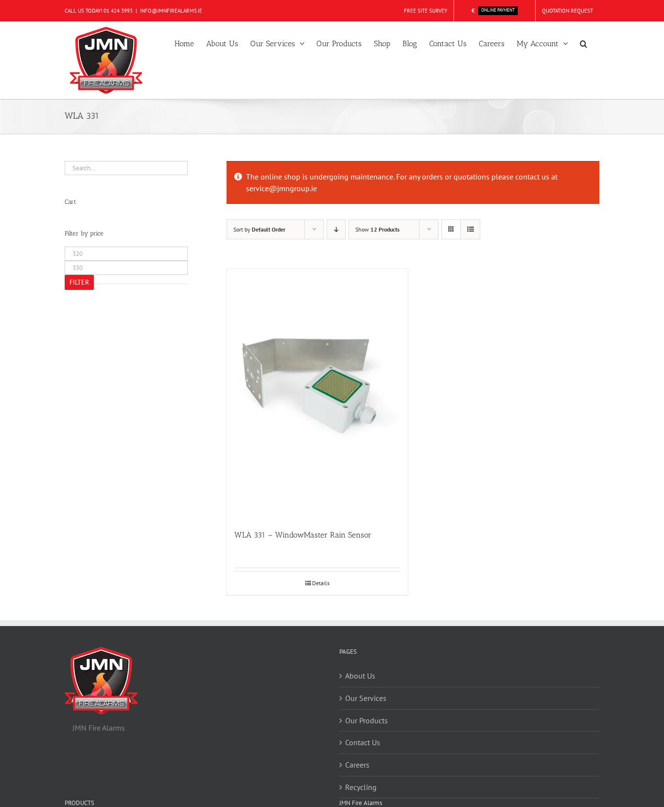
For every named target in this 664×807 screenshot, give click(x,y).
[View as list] (470, 229)
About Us (360, 676)
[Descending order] (336, 229)
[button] (583, 43)
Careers (357, 765)
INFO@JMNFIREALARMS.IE (171, 10)
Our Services (365, 698)
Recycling (361, 787)
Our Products (366, 720)
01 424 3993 (118, 10)
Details (321, 583)
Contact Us (362, 742)
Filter (79, 282)
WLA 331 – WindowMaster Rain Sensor (302, 534)
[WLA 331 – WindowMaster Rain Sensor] (317, 394)
